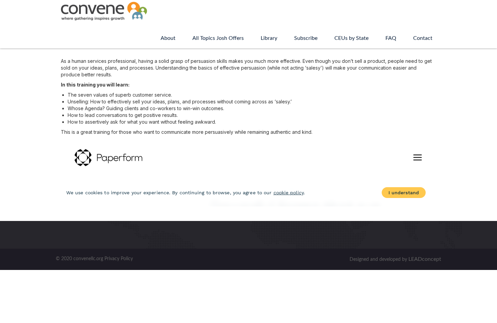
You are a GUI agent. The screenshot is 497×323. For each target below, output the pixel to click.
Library (269, 38)
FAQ (390, 38)
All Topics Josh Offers (218, 38)
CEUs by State (351, 38)
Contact (422, 38)
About (168, 38)
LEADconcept (424, 259)
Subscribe (305, 38)
